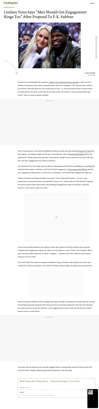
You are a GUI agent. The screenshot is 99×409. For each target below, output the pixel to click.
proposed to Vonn (84, 151)
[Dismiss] (95, 391)
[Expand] (89, 391)
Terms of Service (43, 395)
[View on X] (56, 283)
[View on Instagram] (56, 217)
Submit (21, 392)
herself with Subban (76, 154)
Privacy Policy (50, 395)
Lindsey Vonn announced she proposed (63, 82)
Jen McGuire (90, 73)
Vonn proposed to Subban (77, 169)
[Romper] (11, 3)
